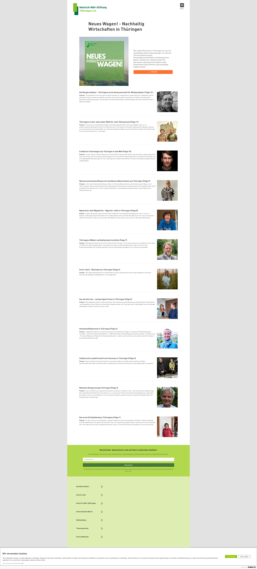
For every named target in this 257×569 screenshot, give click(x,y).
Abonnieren (128, 465)
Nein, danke (244, 556)
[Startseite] (90, 9)
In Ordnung (231, 556)
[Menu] (182, 5)
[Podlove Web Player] (153, 72)
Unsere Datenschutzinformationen (12, 563)
